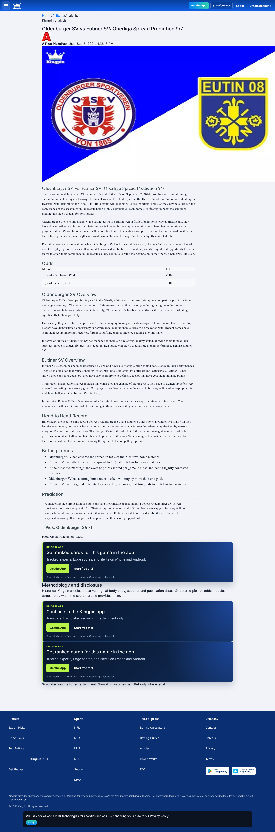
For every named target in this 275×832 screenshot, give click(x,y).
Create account (260, 5)
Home (46, 15)
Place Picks (16, 738)
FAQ (142, 769)
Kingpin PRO (39, 759)
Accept (31, 822)
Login (240, 5)
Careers (211, 738)
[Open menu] (6, 5)
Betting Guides (149, 738)
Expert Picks (17, 727)
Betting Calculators (152, 727)
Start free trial (83, 568)
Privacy (210, 748)
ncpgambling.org (18, 799)
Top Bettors (16, 748)
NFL (77, 727)
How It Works (148, 759)
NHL (77, 759)
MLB (77, 748)
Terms (210, 759)
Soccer (79, 769)
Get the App (198, 5)
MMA (77, 779)
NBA (77, 738)
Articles (58, 15)
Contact (211, 727)
